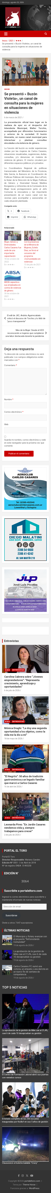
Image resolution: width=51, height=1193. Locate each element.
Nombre (8, 399)
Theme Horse (29, 1184)
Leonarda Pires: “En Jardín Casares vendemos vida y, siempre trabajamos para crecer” (24, 828)
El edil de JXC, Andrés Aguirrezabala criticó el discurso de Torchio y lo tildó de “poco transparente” (26, 318)
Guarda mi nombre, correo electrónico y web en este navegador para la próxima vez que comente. (25, 443)
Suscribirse (11, 915)
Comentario (10, 365)
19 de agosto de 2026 (23, 945)
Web (6, 424)
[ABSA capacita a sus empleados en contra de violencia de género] (12, 276)
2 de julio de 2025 (12, 835)
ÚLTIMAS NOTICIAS (17, 930)
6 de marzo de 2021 (13, 117)
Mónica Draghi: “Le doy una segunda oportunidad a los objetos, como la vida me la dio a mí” (25, 731)
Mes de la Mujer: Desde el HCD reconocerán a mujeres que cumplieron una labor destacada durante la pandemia (25, 333)
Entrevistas (11, 641)
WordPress (34, 1188)
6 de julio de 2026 (12, 690)
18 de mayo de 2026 (13, 738)
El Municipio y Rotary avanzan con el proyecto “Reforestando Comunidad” (30, 939)
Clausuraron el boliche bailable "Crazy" (20, 1163)
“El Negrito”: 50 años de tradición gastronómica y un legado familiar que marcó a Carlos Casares (24, 779)
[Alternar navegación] (6, 34)
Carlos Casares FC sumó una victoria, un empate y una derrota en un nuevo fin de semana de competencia (30, 970)
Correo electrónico (13, 412)
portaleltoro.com (32, 1181)
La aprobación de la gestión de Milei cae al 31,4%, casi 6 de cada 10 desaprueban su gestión (30, 954)
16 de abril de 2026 (12, 786)
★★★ (7, 89)
